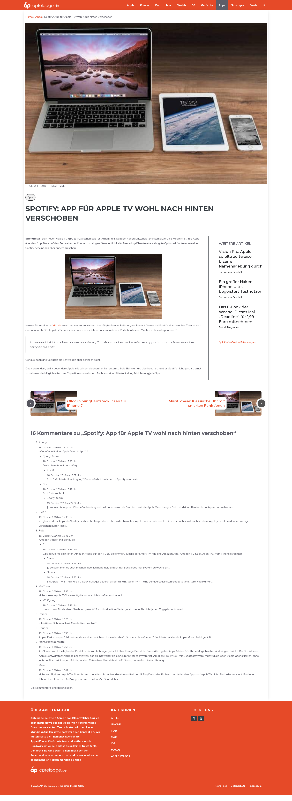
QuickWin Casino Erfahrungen (237, 342)
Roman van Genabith (231, 271)
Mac (168, 5)
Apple (130, 5)
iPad (157, 5)
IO (112, 743)
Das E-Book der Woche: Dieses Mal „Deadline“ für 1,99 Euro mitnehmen (237, 314)
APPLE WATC (119, 756)
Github (57, 325)
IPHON (115, 724)
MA (113, 737)
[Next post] (261, 403)
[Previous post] (30, 403)
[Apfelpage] (41, 5)
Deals (253, 5)
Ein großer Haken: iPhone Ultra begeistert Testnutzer (240, 286)
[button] (264, 5)
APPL (114, 718)
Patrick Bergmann (229, 327)
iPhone (144, 5)
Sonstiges (237, 5)
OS (193, 5)
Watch (181, 5)
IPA (113, 730)
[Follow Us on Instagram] (201, 718)
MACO (115, 749)
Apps (222, 5)
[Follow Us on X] (194, 718)
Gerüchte (207, 5)
